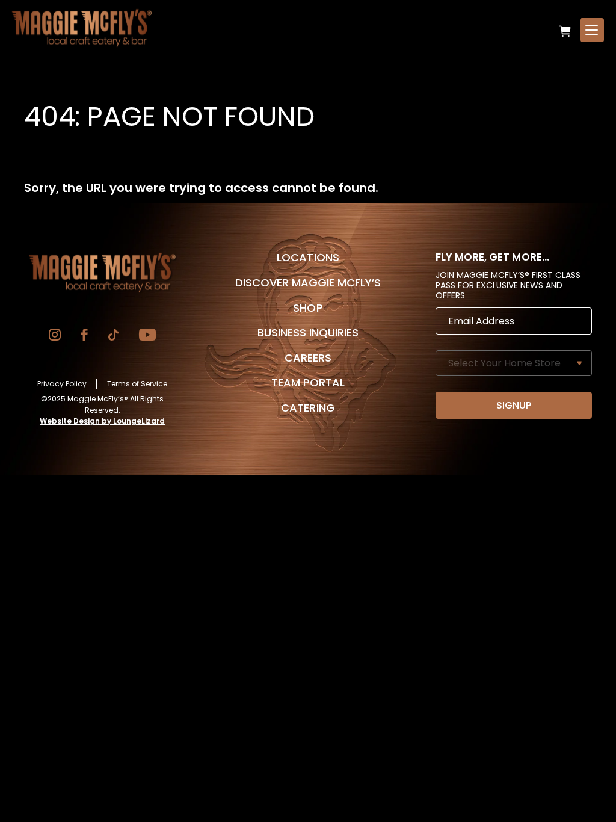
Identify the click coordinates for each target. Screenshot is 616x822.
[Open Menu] (592, 30)
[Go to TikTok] (113, 336)
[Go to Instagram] (55, 336)
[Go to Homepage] (102, 272)
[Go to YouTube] (147, 336)
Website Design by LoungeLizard (102, 421)
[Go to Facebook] (84, 336)
